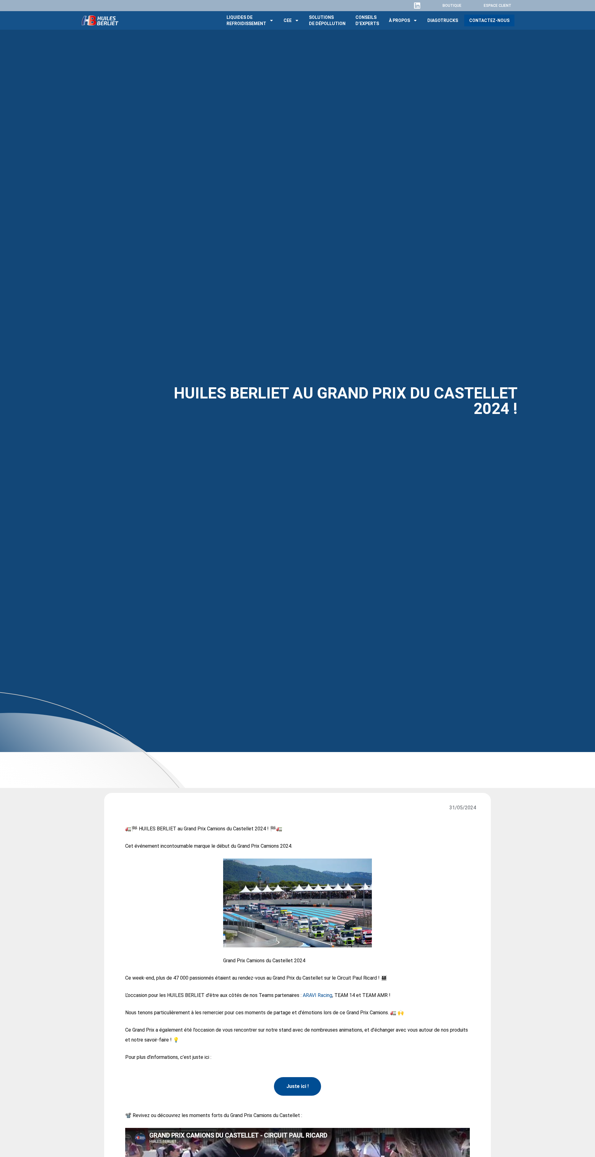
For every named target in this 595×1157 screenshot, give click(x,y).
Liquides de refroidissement (246, 20)
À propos (399, 20)
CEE (288, 20)
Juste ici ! (297, 1086)
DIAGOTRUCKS (442, 20)
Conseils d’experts (367, 20)
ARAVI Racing (317, 995)
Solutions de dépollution (327, 20)
